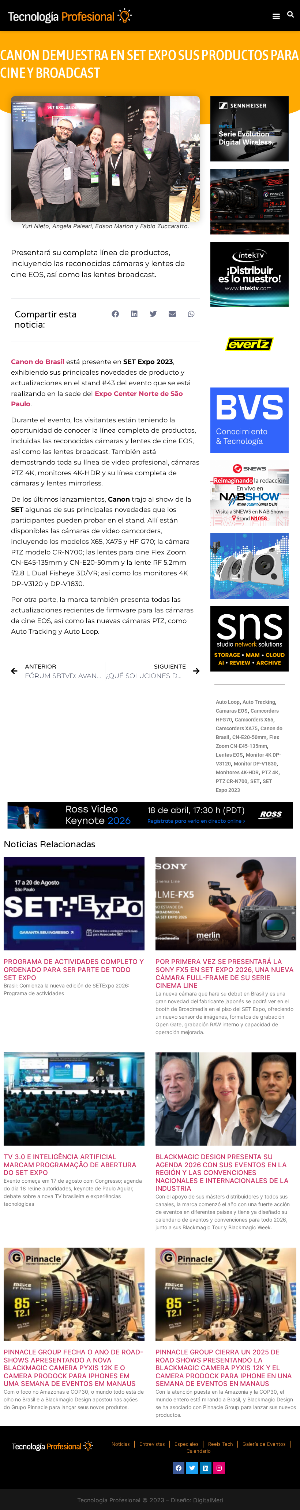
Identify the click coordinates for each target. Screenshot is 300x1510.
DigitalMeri (208, 1500)
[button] (276, 16)
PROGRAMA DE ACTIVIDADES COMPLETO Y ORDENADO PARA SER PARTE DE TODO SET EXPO (74, 969)
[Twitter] (192, 1468)
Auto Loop (228, 702)
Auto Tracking (259, 702)
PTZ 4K (270, 772)
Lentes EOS (229, 755)
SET (255, 781)
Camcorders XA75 (237, 728)
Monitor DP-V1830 (255, 764)
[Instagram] (219, 1468)
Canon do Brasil (37, 362)
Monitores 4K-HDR (237, 772)
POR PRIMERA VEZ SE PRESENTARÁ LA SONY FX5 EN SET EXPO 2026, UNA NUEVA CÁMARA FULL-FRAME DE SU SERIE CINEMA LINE (224, 973)
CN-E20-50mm (249, 737)
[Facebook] (178, 1468)
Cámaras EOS (232, 711)
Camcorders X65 (254, 720)
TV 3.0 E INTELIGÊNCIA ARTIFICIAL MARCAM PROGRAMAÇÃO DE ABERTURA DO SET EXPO (70, 1164)
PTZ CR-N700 (231, 781)
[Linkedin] (205, 1468)
